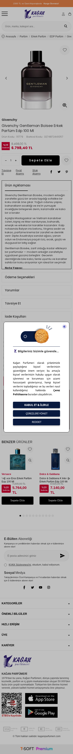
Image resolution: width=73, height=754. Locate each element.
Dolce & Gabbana (50, 474)
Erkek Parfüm (38, 36)
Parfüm (24, 36)
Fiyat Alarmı (20, 172)
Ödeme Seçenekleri (20, 277)
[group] (36, 78)
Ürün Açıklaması (17, 185)
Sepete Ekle (40, 160)
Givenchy (9, 120)
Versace (6, 474)
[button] (6, 78)
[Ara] (65, 26)
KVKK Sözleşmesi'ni (20, 564)
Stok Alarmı (36, 172)
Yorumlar (12, 290)
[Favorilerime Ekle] (29, 449)
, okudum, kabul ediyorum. (34, 564)
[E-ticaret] (36, 749)
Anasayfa (11, 36)
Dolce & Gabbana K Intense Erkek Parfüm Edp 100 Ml (55, 480)
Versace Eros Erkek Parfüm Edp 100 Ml (17, 480)
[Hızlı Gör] (29, 460)
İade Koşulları (15, 316)
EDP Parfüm (56, 36)
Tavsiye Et (6, 172)
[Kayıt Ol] (63, 555)
